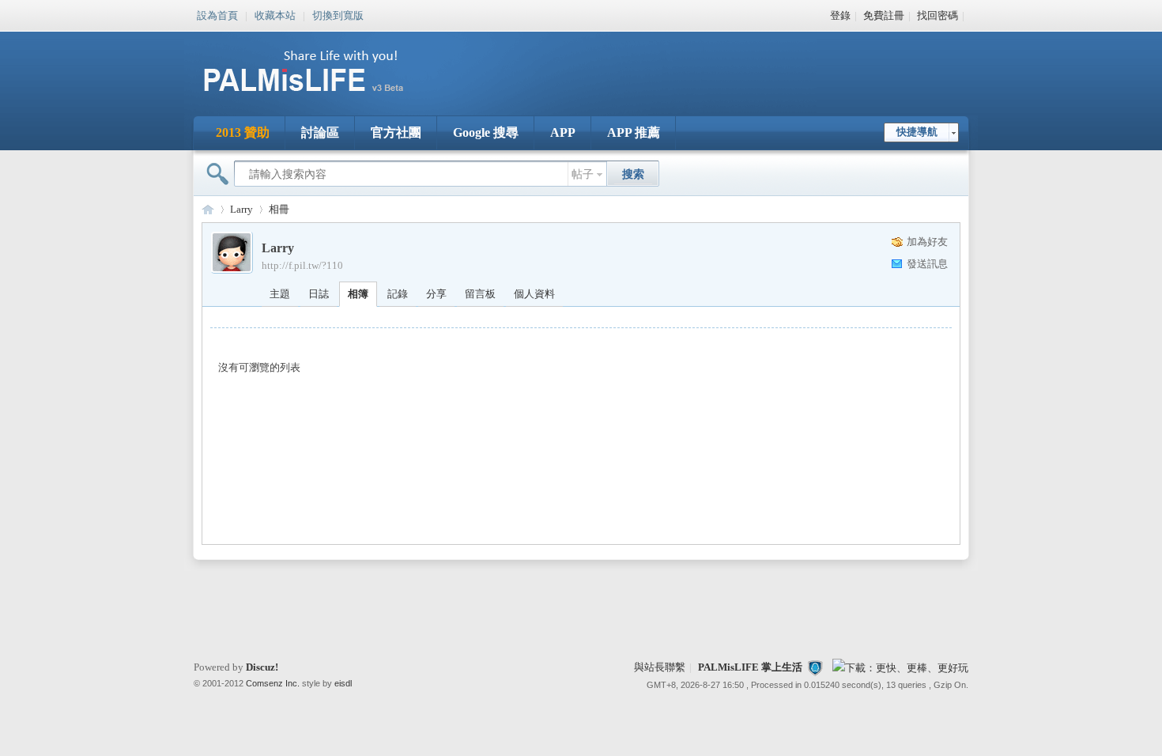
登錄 (840, 15)
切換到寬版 (338, 14)
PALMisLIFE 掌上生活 (750, 667)
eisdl (343, 683)
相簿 (358, 294)
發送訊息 (927, 264)
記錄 (397, 294)
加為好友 (927, 242)
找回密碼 (937, 15)
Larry (241, 209)
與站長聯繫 (659, 667)
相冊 (279, 209)
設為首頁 (217, 14)
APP (562, 132)
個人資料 (534, 294)
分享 (436, 294)
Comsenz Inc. (273, 683)
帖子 (583, 174)
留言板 (480, 294)
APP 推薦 (633, 132)
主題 (280, 294)
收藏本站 (275, 14)
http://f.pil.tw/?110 (302, 265)
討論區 (320, 132)
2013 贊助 (243, 132)
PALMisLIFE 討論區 (208, 209)
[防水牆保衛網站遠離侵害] (815, 667)
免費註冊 (883, 15)
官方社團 (396, 132)
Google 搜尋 (486, 132)
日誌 (318, 294)
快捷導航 (917, 132)
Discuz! (262, 667)
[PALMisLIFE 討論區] (320, 98)
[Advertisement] (679, 63)
